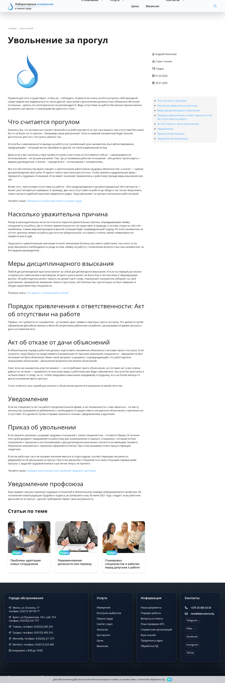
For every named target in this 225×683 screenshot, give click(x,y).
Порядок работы (151, 613)
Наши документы (151, 607)
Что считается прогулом (172, 100)
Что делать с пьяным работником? (48, 293)
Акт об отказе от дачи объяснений (178, 124)
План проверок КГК (152, 624)
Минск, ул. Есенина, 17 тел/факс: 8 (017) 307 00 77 (24, 609)
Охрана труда (105, 618)
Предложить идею (152, 640)
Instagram (192, 644)
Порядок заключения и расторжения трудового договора (61, 470)
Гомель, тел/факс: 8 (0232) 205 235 (32, 626)
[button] (215, 6)
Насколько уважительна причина (177, 105)
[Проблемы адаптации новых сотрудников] (29, 547)
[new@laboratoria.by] (188, 613)
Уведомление (165, 128)
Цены (100, 640)
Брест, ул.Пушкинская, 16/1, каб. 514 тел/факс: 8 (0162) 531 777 (32, 618)
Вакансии (102, 646)
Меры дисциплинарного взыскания (178, 110)
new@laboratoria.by (202, 613)
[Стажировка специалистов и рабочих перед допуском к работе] (124, 547)
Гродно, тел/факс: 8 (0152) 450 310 (32, 632)
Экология (102, 629)
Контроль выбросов (109, 613)
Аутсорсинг (103, 635)
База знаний (148, 635)
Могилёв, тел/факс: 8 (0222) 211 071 (33, 638)
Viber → (191, 628)
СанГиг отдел (104, 624)
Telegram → (193, 620)
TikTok (190, 652)
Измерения (103, 607)
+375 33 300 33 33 (201, 607)
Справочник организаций (156, 629)
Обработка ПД (149, 646)
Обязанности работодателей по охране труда (54, 201)
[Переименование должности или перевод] (76, 547)
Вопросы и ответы (152, 618)
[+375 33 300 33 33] (188, 607)
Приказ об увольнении (171, 133)
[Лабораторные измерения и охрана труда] (31, 6)
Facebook (191, 636)
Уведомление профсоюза (172, 138)
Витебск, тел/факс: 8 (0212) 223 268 (33, 644)
